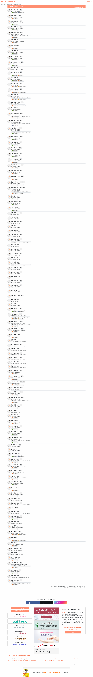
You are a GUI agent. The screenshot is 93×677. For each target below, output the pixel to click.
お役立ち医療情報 (17, 4)
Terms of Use (13, 664)
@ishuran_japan (61, 602)
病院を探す (3, 4)
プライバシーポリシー (46, 659)
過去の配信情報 (68, 627)
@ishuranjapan (48, 602)
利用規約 (64, 612)
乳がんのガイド (20, 614)
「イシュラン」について (20, 608)
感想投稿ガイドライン (57, 659)
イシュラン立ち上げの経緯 (24, 660)
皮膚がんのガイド (20, 637)
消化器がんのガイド (20, 642)
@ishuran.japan (33, 602)
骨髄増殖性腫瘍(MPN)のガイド (20, 631)
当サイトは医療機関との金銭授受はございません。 (20, 655)
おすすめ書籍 (77, 627)
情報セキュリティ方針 (68, 659)
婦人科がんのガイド (20, 620)
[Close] (69, 668)
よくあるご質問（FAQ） (50, 660)
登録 (73, 632)
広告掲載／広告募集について (37, 660)
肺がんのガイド (20, 625)
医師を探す (9, 4)
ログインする (89, 1)
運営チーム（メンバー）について (32, 659)
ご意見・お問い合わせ (20, 610)
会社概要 (22, 659)
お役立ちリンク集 (73, 629)
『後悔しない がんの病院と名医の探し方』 (53, 672)
